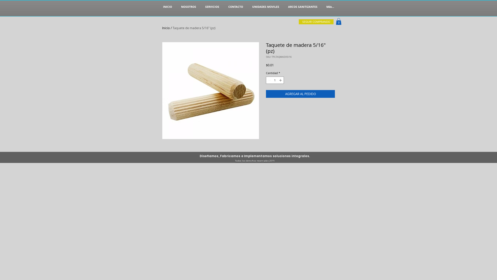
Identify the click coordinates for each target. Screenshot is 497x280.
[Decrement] (269, 80)
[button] (338, 21)
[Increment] (280, 80)
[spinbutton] (274, 80)
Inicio (166, 28)
